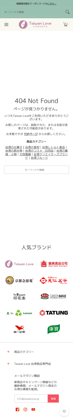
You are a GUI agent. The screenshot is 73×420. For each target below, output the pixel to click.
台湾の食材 (32, 147)
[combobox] (33, 12)
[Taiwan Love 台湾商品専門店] (35, 24)
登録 (53, 398)
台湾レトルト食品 (53, 147)
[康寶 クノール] (54, 329)
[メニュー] (6, 24)
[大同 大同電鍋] (54, 313)
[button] (65, 24)
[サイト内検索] (67, 12)
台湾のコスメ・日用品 (39, 151)
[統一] (19, 329)
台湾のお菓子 (13, 147)
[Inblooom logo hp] (19, 296)
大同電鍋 (25, 154)
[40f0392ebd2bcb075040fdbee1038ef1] (19, 280)
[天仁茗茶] (54, 280)
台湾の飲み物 (13, 151)
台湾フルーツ (39, 158)
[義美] (54, 264)
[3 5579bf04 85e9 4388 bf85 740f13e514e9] (54, 296)
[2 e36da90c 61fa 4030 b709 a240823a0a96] (19, 313)
